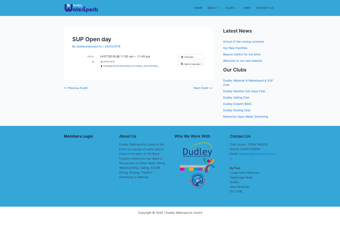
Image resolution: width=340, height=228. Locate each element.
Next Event (203, 87)
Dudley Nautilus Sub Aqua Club (244, 91)
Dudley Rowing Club (236, 110)
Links (247, 8)
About (212, 8)
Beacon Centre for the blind (241, 54)
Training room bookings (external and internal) (130, 66)
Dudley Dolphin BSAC (237, 104)
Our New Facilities (235, 48)
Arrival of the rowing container (243, 41)
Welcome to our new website (242, 60)
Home (198, 8)
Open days (108, 61)
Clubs (230, 8)
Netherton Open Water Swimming (245, 116)
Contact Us (265, 8)
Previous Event (76, 87)
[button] (218, 8)
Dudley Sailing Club (236, 97)
